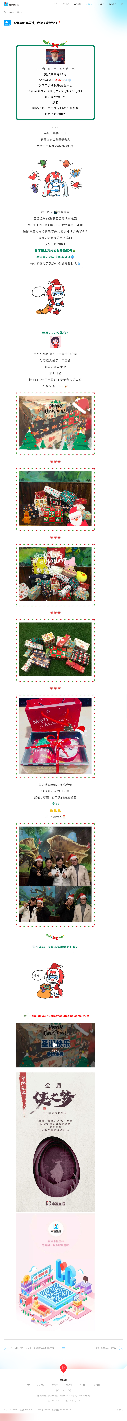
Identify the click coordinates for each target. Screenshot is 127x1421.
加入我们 (101, 4)
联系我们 (112, 4)
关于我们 (65, 4)
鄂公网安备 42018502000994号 (61, 1410)
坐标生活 (19, 12)
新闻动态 (89, 4)
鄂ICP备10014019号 (44, 1410)
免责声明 (120, 1410)
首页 (55, 4)
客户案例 (77, 4)
